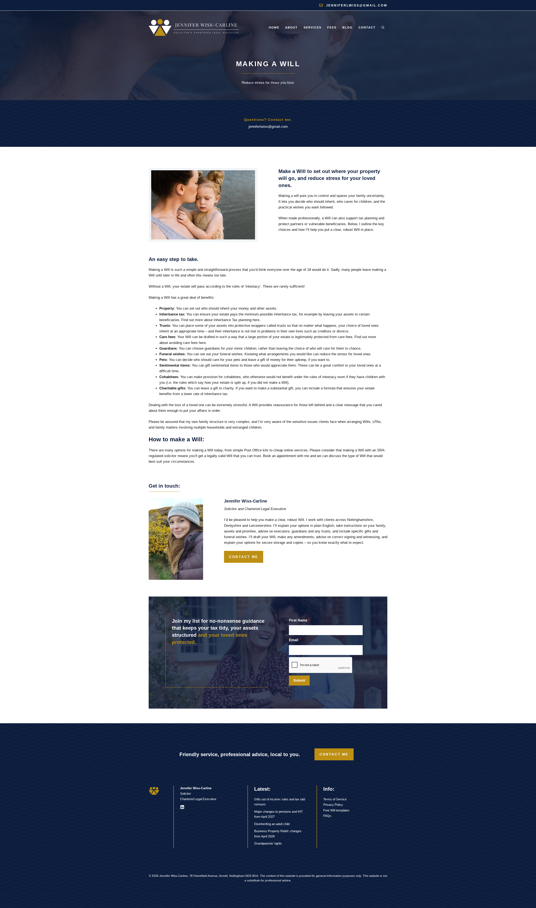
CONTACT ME (243, 557)
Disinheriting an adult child (272, 824)
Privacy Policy (333, 804)
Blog (347, 27)
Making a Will (159, 298)
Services (312, 27)
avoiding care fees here (187, 343)
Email (295, 640)
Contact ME (334, 754)
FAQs (327, 816)
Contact (367, 27)
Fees (331, 27)
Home (274, 27)
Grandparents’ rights (268, 843)
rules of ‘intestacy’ (246, 286)
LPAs (376, 422)
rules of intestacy (322, 377)
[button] (383, 27)
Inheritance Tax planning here (236, 320)
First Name (299, 620)
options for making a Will (193, 450)
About (291, 27)
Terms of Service (335, 799)
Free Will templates (336, 810)
